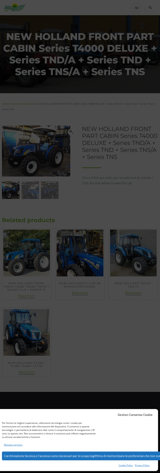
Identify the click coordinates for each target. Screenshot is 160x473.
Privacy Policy (142, 465)
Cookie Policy (126, 465)
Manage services (13, 444)
